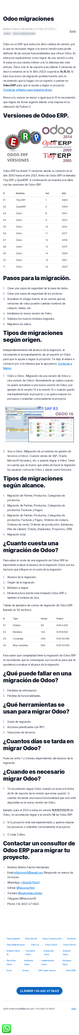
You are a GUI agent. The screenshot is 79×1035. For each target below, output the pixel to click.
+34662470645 (30, 882)
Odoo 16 (35, 944)
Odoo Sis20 (51, 944)
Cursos (25, 970)
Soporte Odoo (67, 952)
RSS (74, 1008)
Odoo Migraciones (16, 944)
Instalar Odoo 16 (13, 952)
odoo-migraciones (24, 33)
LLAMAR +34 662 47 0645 (39, 991)
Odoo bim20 (31, 938)
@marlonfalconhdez (30, 893)
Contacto (71, 938)
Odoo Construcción (52, 938)
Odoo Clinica (69, 944)
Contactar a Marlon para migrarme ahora (27, 89)
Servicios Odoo (11, 962)
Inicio (9, 970)
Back (73, 31)
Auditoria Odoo (28, 962)
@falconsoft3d (25, 887)
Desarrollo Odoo (49, 952)
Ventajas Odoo (66, 962)
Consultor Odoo (30, 952)
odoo (7, 33)
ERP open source (47, 970)
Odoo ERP (71, 970)
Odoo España (13, 938)
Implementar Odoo (47, 962)
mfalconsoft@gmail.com (28, 872)
